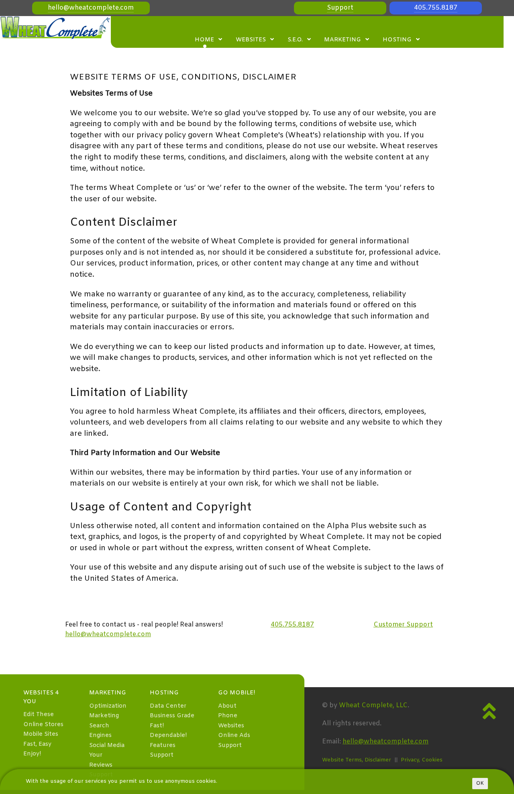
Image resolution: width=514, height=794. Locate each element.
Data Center (168, 706)
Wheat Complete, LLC (373, 705)
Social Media (106, 745)
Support (340, 8)
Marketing (104, 716)
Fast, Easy (37, 744)
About (227, 706)
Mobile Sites (40, 734)
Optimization (107, 706)
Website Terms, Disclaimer (356, 760)
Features (162, 745)
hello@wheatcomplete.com (91, 8)
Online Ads (234, 735)
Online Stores (43, 725)
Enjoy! (32, 754)
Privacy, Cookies (422, 760)
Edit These (38, 714)
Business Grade (172, 716)
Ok (480, 783)
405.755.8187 (435, 8)
